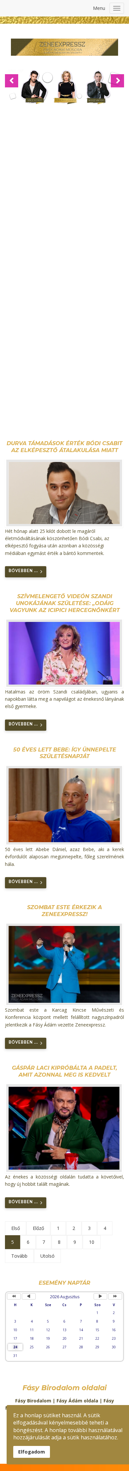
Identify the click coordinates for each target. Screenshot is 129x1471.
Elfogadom (31, 1452)
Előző (38, 1228)
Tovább (19, 1256)
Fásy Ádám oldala (77, 1400)
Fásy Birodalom (33, 1400)
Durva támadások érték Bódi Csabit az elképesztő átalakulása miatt (64, 446)
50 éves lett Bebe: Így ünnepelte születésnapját (64, 753)
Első (15, 1228)
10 (91, 1242)
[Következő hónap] (101, 1296)
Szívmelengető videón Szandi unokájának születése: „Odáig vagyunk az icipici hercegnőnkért (65, 603)
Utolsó (47, 1256)
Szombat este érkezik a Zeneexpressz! (64, 910)
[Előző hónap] (29, 1296)
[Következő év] (115, 1296)
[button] (11, 80)
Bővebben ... (23, 571)
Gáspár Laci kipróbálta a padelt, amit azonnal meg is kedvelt (64, 1071)
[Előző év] (14, 1296)
